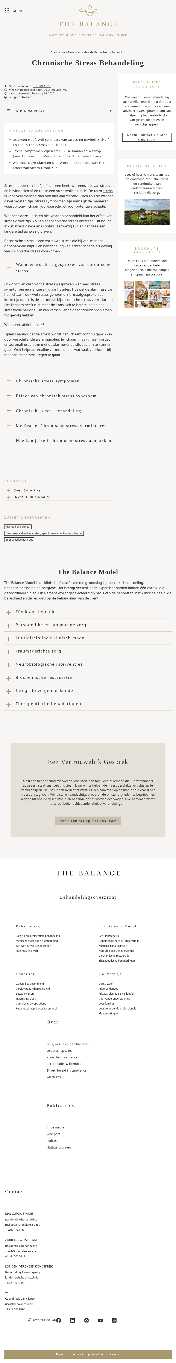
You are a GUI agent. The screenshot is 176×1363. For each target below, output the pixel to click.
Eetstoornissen (25, 993)
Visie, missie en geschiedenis (68, 1044)
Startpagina (58, 52)
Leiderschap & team (61, 1050)
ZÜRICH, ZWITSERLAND (21, 1240)
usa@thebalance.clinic (19, 1304)
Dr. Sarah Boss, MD (55, 90)
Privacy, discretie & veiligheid (116, 993)
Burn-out (116, 52)
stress (108, 190)
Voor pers (53, 1134)
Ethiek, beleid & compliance (66, 1070)
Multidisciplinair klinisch (113, 946)
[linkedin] (72, 1320)
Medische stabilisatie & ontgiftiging (37, 941)
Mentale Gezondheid (95, 52)
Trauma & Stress (26, 998)
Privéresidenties (108, 989)
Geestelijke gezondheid (30, 984)
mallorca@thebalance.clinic (22, 1225)
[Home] (88, 14)
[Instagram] (86, 1320)
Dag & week (106, 984)
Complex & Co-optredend (31, 1003)
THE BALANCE (42, 86)
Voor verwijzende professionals (117, 1008)
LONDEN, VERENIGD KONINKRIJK (29, 1266)
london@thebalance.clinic (21, 1277)
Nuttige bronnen (59, 1147)
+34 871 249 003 (15, 1230)
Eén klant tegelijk (109, 936)
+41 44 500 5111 (15, 1256)
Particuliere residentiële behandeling (38, 936)
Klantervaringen (108, 1013)
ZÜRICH (122, 35)
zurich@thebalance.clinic (20, 1251)
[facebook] (58, 1320)
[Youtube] (100, 1320)
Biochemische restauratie (114, 956)
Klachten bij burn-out (18, 527)
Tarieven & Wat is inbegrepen (33, 946)
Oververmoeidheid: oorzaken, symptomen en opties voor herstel (44, 533)
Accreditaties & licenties (64, 1064)
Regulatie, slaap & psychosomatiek (36, 1008)
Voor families (106, 1003)
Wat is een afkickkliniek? (24, 324)
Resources (74, 52)
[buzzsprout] (114, 1320)
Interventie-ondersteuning (114, 998)
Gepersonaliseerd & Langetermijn (119, 941)
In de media (55, 1127)
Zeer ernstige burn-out (19, 539)
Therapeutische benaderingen (117, 960)
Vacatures (54, 1077)
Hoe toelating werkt (27, 951)
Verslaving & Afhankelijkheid (33, 989)
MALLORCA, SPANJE (19, 1213)
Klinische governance (62, 1057)
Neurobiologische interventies (117, 951)
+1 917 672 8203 (15, 1309)
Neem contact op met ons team (147, 137)
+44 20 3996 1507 (16, 1283)
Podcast (52, 1141)
